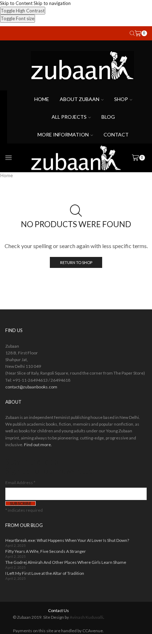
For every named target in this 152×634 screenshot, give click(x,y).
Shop (121, 99)
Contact (116, 134)
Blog (108, 117)
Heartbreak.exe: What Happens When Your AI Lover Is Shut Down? (67, 540)
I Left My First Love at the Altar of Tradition (44, 573)
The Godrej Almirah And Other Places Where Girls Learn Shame (65, 562)
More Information (63, 134)
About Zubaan (79, 99)
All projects (69, 117)
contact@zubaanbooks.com (31, 386)
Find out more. (38, 444)
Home (41, 99)
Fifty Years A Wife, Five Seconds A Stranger (45, 551)
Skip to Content (16, 3)
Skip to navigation (52, 3)
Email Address (20, 482)
